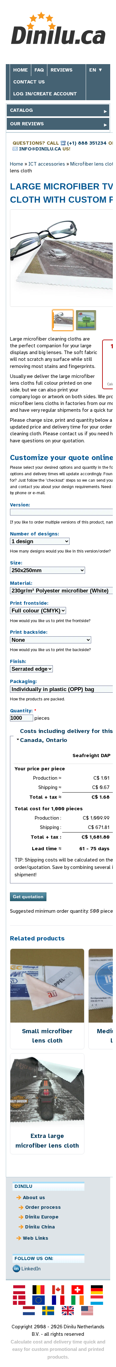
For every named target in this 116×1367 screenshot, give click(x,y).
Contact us (29, 82)
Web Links (35, 1238)
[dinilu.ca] (58, 1289)
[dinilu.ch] (77, 1289)
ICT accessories (46, 164)
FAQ (39, 70)
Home (20, 70)
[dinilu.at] (19, 1289)
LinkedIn (31, 1269)
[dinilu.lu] (97, 1299)
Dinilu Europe (42, 1217)
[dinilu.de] (97, 1289)
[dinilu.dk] (19, 1299)
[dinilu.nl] (29, 1310)
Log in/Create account (45, 94)
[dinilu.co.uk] (68, 1310)
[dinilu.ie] (77, 1299)
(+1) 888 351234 (87, 143)
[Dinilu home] (58, 29)
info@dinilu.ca (40, 149)
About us (34, 1197)
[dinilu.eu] (39, 1299)
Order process (43, 1207)
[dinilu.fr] (58, 1299)
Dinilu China (40, 1227)
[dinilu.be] (39, 1289)
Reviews (61, 70)
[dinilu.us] (87, 1310)
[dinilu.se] (48, 1310)
